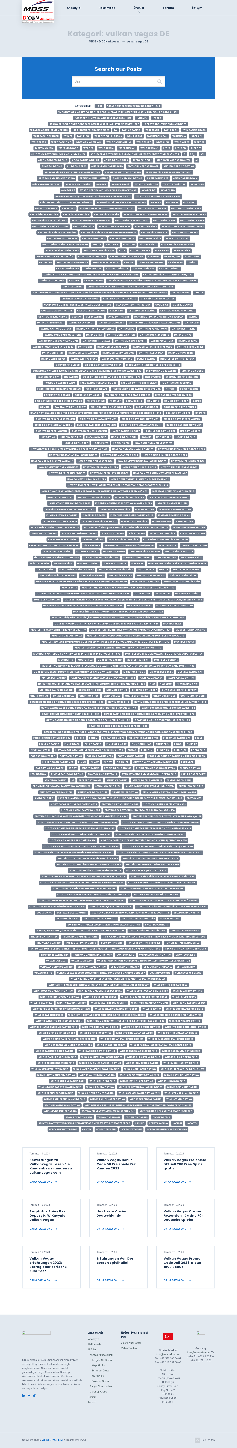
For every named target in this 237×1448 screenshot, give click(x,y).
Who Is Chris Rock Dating (181, 1057)
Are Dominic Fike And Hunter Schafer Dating (72, 172)
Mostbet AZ (163, 593)
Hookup (146, 437)
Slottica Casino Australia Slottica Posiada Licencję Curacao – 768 (143, 840)
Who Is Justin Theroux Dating (56, 1075)
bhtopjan (112, 244)
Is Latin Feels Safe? (93, 515)
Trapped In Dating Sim (54, 954)
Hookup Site (100, 443)
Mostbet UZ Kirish (138, 659)
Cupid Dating (94, 316)
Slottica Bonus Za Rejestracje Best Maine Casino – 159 (79, 828)
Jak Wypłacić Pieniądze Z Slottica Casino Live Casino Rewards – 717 (126, 527)
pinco (178, 744)
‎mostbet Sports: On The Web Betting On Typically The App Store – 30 (118, 647)
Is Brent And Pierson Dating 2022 (69, 503)
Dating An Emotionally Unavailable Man (154, 322)
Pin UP (198, 738)
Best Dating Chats (192, 220)
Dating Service (187, 340)
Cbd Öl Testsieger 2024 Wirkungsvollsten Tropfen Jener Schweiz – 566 (152, 280)
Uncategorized (185, 954)
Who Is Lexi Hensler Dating (136, 1081)
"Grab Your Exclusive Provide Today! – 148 (133, 106)
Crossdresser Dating (141, 310)
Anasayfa (74, 8)
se (72, 780)
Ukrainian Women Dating (155, 954)
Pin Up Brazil (72, 744)
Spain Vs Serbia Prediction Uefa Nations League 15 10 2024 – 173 (130, 912)
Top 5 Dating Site (111, 942)
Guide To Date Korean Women (140, 419)
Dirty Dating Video (68, 364)
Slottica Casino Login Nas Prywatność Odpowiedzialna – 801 (73, 852)
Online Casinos (89, 695)
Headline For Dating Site (160, 431)
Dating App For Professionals (95, 328)
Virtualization (186, 966)
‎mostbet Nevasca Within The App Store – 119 (58, 629)
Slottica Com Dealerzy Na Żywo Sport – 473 (150, 858)
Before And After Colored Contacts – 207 (106, 208)
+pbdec (156, 118)
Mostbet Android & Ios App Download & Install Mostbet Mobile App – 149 (128, 587)
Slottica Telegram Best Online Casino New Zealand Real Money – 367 (81, 900)
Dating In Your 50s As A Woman (58, 340)
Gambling (153, 400)
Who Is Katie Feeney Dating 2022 (139, 1075)
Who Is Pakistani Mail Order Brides (140, 1087)
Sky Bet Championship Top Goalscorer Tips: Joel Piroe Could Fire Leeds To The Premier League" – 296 (120, 798)
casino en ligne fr (67, 268)
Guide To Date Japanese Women (55, 419)
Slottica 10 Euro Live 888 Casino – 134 (73, 804)
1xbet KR (199, 142)
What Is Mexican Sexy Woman (149, 1002)
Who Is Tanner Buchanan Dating (64, 1099)
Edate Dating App (48, 376)
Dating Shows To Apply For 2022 (53, 346)
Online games (111, 695)
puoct (108, 762)
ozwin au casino (118, 702)
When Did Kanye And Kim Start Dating (53, 1027)
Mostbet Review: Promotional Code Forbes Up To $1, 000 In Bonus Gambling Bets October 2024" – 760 (105, 641)
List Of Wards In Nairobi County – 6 (56, 557)
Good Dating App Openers (179, 407)
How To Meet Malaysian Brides (109, 473)
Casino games (92, 268)
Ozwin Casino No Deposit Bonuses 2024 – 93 (162, 720)
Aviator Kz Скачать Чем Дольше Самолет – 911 (108, 190)
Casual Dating (93, 280)
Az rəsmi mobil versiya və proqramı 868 (121, 202)
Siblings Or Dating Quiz (92, 792)
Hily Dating (48, 437)
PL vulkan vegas (40, 750)
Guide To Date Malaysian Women (141, 425)
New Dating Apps (187, 683)
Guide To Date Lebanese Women (96, 425)
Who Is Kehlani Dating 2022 (68, 1081)
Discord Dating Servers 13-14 (103, 364)
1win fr (68, 136)
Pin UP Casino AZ (116, 744)
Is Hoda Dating (144, 509)
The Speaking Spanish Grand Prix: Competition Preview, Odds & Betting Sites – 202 (153, 936)
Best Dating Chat (164, 220)
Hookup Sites (121, 443)
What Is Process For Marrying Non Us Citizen (61, 1008)
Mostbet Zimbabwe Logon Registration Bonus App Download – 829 (75, 671)
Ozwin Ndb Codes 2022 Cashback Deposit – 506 (117, 726)
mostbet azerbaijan (47, 599)
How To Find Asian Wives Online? (132, 449)
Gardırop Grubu (98, 1391)
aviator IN (197, 184)
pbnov (93, 738)
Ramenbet (187, 762)
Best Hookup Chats (122, 238)
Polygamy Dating (71, 756)
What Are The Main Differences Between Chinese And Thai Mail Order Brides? (118, 978)
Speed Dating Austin (186, 912)
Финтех (86, 1129)
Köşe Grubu (98, 1365)
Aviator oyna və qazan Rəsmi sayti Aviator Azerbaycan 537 (93, 196)
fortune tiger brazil (57, 395)
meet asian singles (92, 575)
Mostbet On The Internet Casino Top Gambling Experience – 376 (131, 629)
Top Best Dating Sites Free (143, 942)
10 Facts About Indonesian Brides (165, 124)
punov (95, 762)
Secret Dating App (90, 780)
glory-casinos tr (147, 407)
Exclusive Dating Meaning (182, 376)
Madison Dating (165, 557)
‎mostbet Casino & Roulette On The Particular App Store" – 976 (82, 605)
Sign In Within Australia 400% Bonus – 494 (169, 792)
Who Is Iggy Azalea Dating (142, 1063)
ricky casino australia (102, 774)
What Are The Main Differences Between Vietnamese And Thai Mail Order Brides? (99, 984)
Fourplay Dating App (88, 395)
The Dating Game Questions (79, 936)
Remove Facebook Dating (67, 774)
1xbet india (163, 142)
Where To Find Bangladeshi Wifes (185, 1027)
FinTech (170, 388)
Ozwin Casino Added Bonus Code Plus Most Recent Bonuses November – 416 (89, 707)
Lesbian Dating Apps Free (145, 551)
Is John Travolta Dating (62, 515)
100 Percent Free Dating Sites (91, 130)
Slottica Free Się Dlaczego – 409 (146, 870)
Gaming (45, 407)
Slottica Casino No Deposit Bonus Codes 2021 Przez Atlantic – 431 (159, 852)
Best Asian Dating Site (152, 208)
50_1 (193, 154)
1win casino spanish (46, 136)
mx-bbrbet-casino (54, 677)
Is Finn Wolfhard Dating (115, 509)
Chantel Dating (73, 286)
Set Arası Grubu (100, 1370)
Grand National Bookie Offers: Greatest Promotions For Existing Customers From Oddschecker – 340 (95, 413)
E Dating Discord (192, 370)
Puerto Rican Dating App (57, 762)
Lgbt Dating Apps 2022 (179, 551)
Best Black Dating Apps (186, 208)
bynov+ (129, 262)
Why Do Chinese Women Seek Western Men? (108, 1111)
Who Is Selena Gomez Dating (96, 1093)
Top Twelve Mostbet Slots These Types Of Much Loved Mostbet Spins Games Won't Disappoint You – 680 (94, 948)
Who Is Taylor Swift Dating (107, 1099)
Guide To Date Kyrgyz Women (181, 419)
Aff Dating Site (142, 160)
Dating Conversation (121, 334)
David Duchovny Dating (117, 358)
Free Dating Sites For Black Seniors (128, 395)
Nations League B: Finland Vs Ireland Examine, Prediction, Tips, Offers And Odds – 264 (91, 683)
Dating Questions (162, 340)
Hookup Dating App (76, 443)
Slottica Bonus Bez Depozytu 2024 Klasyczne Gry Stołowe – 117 (77, 822)
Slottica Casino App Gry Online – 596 (72, 840)
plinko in (146, 750)
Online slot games (136, 695)
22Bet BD (180, 148)
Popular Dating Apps (100, 756)
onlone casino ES (164, 695)
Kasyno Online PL (93, 539)
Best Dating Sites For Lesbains (57, 232)
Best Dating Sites (146, 226)
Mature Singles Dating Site (116, 569)
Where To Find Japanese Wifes (134, 1032)
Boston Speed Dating (91, 256)
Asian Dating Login (185, 178)
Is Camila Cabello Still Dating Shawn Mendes (123, 503)
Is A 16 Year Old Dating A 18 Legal (169, 497)
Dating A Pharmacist (50, 322)
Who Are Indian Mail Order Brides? (121, 1039)
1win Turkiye (134, 136)
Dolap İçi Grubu (100, 1381)
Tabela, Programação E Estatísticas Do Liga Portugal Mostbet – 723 (80, 930)
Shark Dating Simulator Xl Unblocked (149, 786)
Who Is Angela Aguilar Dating (138, 1051)
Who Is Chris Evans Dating (143, 1057)
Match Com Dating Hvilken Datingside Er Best (177, 563)
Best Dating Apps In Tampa (131, 220)
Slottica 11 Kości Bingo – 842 (120, 804)
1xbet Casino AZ (61, 142)
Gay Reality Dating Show (70, 407)
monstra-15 (69, 587)
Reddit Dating (90, 768)
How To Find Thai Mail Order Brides (165, 455)
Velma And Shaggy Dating (56, 966)
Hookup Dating (185, 437)
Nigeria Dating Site (89, 690)
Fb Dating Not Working (176, 382)
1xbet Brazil (38, 142)
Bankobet (172, 202)
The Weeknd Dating (49, 942)
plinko (132, 750)
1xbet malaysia (44, 148)
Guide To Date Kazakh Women (98, 419)
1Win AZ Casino (131, 130)
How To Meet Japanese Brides (179, 467)
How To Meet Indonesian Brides (58, 467)
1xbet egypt (143, 142)
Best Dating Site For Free (114, 226)
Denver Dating (146, 358)
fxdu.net (115, 400)
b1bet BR (156, 202)
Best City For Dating (76, 214)
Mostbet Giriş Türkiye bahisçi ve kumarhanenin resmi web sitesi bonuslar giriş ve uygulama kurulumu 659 (118, 617)
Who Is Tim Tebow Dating (146, 1099)
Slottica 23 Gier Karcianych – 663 (164, 804)
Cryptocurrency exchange (177, 310)
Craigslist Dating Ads (91, 310)
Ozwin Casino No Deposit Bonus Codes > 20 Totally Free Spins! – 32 (88, 720)
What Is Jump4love (184, 996)
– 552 (99, 106)
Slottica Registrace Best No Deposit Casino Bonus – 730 (93, 894)
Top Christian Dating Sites (182, 942)
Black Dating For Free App (177, 244)
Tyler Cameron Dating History (92, 954)
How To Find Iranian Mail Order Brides (73, 455)
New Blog (166, 683)
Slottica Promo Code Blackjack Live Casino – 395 (152, 888)
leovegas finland (87, 551)
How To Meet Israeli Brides (139, 467)
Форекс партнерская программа (167, 1129)
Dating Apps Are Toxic (153, 328)
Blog (122, 250)
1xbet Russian (127, 148)
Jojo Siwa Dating (112, 533)
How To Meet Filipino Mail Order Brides (141, 461)
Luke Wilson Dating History (101, 557)
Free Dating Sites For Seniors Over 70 (58, 400)
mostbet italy (172, 623)
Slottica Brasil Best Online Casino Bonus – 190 (81, 834)
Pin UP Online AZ (141, 744)
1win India (83, 136)
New (152, 683)
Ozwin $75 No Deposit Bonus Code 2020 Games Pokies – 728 (66, 702)
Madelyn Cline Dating (137, 557)
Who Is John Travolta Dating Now (183, 1069)
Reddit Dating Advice (117, 768)
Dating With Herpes (53, 358)
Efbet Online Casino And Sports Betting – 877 (111, 376)
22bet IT (196, 148)
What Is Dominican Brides (100, 996)
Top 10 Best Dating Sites (81, 942)
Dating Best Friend (184, 328)
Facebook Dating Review (59, 382)
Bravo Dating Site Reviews (126, 256)
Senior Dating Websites (147, 780)
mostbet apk (142, 593)
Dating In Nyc (183, 334)
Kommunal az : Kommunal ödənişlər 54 (129, 545)
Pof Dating (198, 750)
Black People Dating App (99, 250)
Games (197, 400)
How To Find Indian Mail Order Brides (181, 449)
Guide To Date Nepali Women (184, 425)
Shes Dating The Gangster (56, 792)
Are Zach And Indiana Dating (57, 178)
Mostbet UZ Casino (110, 659)
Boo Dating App (140, 250)
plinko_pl (180, 750)
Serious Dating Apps (108, 786)
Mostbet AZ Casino (187, 593)
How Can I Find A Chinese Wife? (153, 443)
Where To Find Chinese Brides (57, 1032)
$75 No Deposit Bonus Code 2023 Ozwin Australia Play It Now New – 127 (94, 124)
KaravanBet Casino (192, 533)
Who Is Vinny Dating (179, 1099)
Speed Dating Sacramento (100, 918)
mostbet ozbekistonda (67, 635)
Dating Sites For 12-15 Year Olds (152, 346)
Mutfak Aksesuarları (101, 1354)
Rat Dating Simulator (50, 768)
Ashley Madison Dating (127, 178)
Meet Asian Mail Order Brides (58, 575)
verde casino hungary (125, 966)
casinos (74, 280)
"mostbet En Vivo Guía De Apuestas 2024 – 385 (103, 118)
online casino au (63, 695)
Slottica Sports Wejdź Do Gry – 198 (156, 894)
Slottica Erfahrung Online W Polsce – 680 (152, 864)
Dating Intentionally (96, 340)
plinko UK (163, 750)
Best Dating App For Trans (189, 214)
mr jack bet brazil (161, 671)
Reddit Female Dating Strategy (155, 768)
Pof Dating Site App (43, 756)
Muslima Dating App (189, 671)
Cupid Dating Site (118, 316)
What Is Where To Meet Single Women (59, 1020)
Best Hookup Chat (93, 238)
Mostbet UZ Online (166, 659)
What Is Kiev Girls (41, 1002)
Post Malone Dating (130, 756)
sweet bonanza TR (156, 924)
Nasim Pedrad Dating (180, 677)
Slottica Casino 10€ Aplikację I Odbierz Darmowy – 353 (150, 834)
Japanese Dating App (44, 533)
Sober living (44, 912)
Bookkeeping (182, 250)
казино (139, 1123)
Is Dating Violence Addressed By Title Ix (70, 509)
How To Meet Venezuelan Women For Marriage (140, 479)
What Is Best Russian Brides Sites (147, 990)
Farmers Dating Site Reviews (139, 382)
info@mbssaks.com (168, 1354)
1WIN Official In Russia (108, 136)
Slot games (194, 798)
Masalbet (137, 563)
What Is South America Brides (184, 1008)
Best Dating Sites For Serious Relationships (108, 232)
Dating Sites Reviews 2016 (118, 352)
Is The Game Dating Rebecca (99, 521)
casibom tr (175, 262)
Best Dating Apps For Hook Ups (90, 220)
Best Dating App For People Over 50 (146, 214)
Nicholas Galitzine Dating (56, 690)
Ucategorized (125, 954)
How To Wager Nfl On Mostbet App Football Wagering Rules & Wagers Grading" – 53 (94, 491)
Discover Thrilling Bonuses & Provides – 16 (153, 364)
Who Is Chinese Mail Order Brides (101, 1057)
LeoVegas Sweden (114, 551)
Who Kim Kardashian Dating (62, 1105)
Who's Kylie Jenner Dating (60, 1111)
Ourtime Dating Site (193, 695)
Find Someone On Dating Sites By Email (136, 388)
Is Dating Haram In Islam (172, 503)
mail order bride (191, 557)
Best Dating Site (83, 226)
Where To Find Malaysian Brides (177, 1032)
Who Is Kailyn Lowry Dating (97, 1075)
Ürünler (139, 8)
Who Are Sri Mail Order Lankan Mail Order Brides (160, 1045)
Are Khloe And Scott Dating (123, 172)
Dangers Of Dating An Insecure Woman (159, 316)
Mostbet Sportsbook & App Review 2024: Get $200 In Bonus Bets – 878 (76, 653)
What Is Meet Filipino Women (108, 1002)
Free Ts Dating (96, 400)
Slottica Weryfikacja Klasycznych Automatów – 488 (163, 900)
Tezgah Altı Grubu (102, 1360)
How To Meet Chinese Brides (95, 461)
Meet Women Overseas (151, 575)
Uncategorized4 (81, 960)
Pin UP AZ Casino (49, 744)
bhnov (97, 244)
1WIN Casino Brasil (194, 130)
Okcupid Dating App (144, 690)
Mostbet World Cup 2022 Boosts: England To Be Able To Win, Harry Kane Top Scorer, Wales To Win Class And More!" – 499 (118, 665)
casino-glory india (52, 280)
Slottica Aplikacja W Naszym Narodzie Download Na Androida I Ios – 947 (81, 816)
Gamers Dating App (176, 400)
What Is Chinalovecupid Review (59, 996)
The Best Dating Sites (44, 936)
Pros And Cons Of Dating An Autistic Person (176, 756)
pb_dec (79, 738)
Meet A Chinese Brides (186, 569)
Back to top (208, 1440)
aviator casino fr (174, 184)
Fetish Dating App (97, 388)
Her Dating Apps (190, 431)
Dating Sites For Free (190, 346)
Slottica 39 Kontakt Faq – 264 (80, 810)
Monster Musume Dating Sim (182, 581)
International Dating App (93, 497)
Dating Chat (94, 334)
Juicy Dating (137, 533)
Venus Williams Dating (92, 966)
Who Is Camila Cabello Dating (57, 1057)
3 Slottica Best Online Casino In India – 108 (58, 154)
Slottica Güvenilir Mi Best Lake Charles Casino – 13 (162, 876)
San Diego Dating (55, 780)
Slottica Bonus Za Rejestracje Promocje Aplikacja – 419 (155, 828)
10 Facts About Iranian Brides (49, 130)
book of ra (162, 250)
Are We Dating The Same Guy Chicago (169, 172)
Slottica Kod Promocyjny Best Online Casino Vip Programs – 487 (81, 882)
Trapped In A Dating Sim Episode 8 (185, 948)
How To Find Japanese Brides (120, 455)
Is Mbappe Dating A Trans (174, 515)
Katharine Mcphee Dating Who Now (165, 539)
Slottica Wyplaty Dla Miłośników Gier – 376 (57, 906)
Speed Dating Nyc (68, 918)
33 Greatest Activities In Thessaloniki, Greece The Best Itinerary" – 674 (134, 154)
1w (115, 130)
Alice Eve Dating (52, 166)
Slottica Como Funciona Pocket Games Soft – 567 (89, 864)
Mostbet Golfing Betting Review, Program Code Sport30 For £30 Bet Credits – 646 (106, 623)
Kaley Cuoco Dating (162, 533)
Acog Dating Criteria (85, 160)
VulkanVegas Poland (188, 972)
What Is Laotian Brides (71, 1002)
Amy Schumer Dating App (143, 166)
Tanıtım (168, 8)
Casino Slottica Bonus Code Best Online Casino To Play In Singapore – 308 (91, 274)
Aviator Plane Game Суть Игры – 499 (158, 196)
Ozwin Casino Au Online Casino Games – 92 (168, 707)
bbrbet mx (68, 208)
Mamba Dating (63, 563)
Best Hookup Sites (177, 238)
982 (202, 154)
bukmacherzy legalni (106, 262)
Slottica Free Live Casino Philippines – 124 (95, 870)
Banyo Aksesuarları (101, 1386)
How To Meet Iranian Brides (100, 467)
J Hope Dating (184, 521)
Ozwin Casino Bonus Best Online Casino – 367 (70, 714)
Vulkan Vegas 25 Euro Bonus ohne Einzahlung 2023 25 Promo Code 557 (101, 972)
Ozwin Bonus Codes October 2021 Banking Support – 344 (170, 702)
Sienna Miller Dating (125, 792)
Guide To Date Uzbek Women (89, 431)
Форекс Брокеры (106, 1129)
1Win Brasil (152, 130)
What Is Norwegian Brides (189, 1002)
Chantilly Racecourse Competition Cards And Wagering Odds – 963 (130, 286)
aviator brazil (120, 184)
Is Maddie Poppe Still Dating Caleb (131, 515)
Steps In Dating (169, 918)
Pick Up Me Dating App (176, 738)
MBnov (163, 569)
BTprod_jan (172, 256)
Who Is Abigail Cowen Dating (96, 1051)
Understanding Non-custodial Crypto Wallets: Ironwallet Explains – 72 (143, 960)
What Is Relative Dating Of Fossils (116, 1008)
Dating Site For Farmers (112, 346)
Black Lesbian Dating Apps (62, 250)
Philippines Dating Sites (143, 738)
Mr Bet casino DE (134, 671)
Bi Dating (129, 244)
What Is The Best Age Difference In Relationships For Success (106, 1015)
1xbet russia (106, 148)
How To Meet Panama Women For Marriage (160, 473)
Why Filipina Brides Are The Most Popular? (166, 1111)
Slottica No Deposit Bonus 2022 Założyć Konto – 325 (162, 882)
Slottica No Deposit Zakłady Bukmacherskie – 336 (84, 888)
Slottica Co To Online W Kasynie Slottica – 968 (88, 858)
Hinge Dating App (70, 437)
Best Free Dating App (185, 232)
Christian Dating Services (119, 298)
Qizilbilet (122, 762)
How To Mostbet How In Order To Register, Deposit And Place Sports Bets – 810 (118, 485)
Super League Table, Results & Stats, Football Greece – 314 (104, 924)
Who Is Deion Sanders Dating (56, 1063)
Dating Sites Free (53, 352)
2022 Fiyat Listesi (131, 1342)
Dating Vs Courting (181, 352)
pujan (82, 762)
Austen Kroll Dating (78, 184)
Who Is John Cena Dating (140, 1069)
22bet (166, 148)
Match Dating (45, 569)
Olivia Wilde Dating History (179, 690)
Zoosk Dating (161, 1117)
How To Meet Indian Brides (188, 461)
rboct (73, 768)
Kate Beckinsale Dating (123, 539)
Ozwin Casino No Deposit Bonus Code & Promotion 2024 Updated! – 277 (149, 714)
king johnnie (91, 545)
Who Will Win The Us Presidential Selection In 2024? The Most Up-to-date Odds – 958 (138, 1105)
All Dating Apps (76, 166)
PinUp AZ (192, 744)
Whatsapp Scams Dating (184, 1020)
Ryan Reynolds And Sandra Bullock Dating (149, 774)
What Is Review (151, 1008)
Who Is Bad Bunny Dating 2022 (181, 1051)
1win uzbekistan (157, 136)
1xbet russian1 (149, 148)
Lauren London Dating (57, 551)
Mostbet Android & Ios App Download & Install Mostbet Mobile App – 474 (83, 593)
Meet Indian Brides (120, 575)
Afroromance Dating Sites (173, 160)
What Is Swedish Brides (49, 1015)
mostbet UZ (85, 659)
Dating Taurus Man (151, 352)
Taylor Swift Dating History (147, 930)
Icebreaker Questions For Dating (173, 491)
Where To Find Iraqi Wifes (95, 1032)
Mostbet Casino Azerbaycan (174, 605)
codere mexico (182, 304)
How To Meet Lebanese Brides (67, 473)
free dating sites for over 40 (173, 395)
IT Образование (161, 521)
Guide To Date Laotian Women (53, 425)
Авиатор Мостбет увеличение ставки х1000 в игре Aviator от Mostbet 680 (84, 1123)
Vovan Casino (43, 972)
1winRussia (179, 136)
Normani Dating (116, 690)
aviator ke (68, 190)
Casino (192, 262)
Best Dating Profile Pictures (50, 226)
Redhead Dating (190, 768)
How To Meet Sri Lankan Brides (86, 479)
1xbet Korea (181, 142)
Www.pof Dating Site (79, 1117)
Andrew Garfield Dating (178, 166)
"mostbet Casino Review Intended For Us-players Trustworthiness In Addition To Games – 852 (118, 112)
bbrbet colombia (46, 208)
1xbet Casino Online (119, 142)
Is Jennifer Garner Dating (175, 509)
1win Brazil (171, 130)
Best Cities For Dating (44, 214)
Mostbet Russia (184, 641)
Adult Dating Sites (116, 160)
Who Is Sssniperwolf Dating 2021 (139, 1093)
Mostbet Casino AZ (139, 605)
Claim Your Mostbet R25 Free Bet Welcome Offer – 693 (77, 304)
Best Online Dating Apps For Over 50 (65, 244)
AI (196, 160)
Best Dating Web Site (154, 232)
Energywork (153, 376)
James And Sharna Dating (189, 527)
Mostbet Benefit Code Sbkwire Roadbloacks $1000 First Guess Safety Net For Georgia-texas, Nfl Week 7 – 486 (133, 599)
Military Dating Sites (183, 575)
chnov (198, 292)
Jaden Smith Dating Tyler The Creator (55, 527)
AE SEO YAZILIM (52, 1440)
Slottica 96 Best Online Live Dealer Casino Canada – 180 (140, 810)
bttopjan (45, 262)
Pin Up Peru (162, 744)
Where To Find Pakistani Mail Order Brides (69, 1039)
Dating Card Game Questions (62, 334)
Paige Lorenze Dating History (51, 738)
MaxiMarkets (146, 569)
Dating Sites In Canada (83, 352)
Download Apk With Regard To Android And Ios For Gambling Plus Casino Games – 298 (86, 370)
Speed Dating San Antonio (138, 918)
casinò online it (169, 268)
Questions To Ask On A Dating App (154, 762)
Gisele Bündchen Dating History (111, 407)
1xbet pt (88, 148)
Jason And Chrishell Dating (79, 533)
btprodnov (192, 256)
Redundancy (38, 774)
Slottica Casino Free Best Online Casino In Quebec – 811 (158, 846)
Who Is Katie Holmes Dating (181, 1075)
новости (192, 1123)
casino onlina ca (117, 268)
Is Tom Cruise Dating (134, 521)
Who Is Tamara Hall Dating (181, 1093)
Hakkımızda (107, 8)
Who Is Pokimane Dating (182, 1087)
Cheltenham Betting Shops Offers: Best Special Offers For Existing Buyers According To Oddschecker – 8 (100, 292)
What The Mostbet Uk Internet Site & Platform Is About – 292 (125, 1020)
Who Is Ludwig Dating (171, 1081)
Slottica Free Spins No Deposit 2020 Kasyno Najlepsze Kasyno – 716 (83, 876)
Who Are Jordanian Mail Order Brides (68, 1045)
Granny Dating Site (178, 413)
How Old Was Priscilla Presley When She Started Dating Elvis (69, 449)
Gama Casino (134, 400)
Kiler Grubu (98, 1376)
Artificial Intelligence (94, 178)
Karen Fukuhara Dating (63, 539)
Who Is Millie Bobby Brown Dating (59, 1087)
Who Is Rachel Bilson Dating (55, 1093)
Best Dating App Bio (106, 214)
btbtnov (153, 256)
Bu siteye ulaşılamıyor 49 (72, 262)
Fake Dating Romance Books (98, 382)
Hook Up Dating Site (124, 437)
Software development (72, 912)
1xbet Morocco (68, 148)
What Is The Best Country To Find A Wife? (175, 1015)
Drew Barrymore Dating (161, 370)
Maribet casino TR (114, 563)
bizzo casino (148, 244)
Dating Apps (126, 328)
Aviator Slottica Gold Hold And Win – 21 (66, 202)
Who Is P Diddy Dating (100, 1087)
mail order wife (39, 563)
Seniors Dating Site (179, 780)
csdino (76, 316)
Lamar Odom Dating (194, 545)
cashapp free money (150, 262)
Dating (192, 316)
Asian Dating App (157, 178)
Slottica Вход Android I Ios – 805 (111, 906)
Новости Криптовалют (63, 1129)
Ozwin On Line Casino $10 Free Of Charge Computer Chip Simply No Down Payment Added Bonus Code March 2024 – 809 (118, 732)
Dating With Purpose (83, 358)
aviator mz (148, 190)
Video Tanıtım (129, 1348)
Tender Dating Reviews (184, 930)
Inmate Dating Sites (60, 497)
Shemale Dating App (191, 786)
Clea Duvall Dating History (133, 304)
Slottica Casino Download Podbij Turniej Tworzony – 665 (80, 846)
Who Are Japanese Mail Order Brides (170, 1039)
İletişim (197, 8)
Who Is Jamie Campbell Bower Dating (96, 1069)
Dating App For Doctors (55, 328)
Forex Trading (189, 388)
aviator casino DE (146, 184)
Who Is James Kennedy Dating (49, 1069)
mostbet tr (65, 659)
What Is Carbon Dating (187, 990)
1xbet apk (196, 136)
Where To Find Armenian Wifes (141, 1027)
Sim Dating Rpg (44, 798)
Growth (200, 413)
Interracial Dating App (129, 497)
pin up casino (93, 744)
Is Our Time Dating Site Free (60, 521)
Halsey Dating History (126, 431)
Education (71, 376)
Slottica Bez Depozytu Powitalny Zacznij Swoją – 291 (167, 816)
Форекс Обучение (131, 1129)
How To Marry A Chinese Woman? (52, 461)
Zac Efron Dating (136, 1117)
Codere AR (161, 304)
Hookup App (163, 437)
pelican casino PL (113, 738)
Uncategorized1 (56, 960)
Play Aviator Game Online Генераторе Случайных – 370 (89, 750)
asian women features (46, 184)
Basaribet (189, 202)
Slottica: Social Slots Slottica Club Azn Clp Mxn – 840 (171, 906)
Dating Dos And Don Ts (154, 334)
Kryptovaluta (168, 545)
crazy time (117, 310)
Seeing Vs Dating (117, 780)
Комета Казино (158, 1123)
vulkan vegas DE (160, 972)
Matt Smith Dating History (76, 569)
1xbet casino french (88, 142)
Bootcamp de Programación (54, 256)
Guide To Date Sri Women (51, 431)
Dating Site (85, 346)
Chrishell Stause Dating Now (79, 298)
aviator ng (167, 190)
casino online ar (143, 268)
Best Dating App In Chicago (49, 220)
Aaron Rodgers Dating (52, 160)
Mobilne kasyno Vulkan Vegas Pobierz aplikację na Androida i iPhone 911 (81, 581)
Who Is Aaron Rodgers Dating (55, 1051)
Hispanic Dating (96, 437)
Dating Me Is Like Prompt (130, 340)
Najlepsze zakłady (151, 677)
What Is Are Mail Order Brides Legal (100, 990)
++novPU (141, 118)
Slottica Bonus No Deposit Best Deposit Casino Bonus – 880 (160, 822)
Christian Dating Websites (158, 298)
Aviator (101, 184)
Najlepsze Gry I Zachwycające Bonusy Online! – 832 (103, 677)
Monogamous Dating (145, 581)
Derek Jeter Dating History (177, 358)
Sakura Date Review (193, 774)
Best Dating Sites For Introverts (183, 226)
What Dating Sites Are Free (170, 984)
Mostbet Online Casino (190, 629)
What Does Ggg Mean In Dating (53, 990)
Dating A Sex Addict (81, 322)
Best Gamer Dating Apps (62, 238)
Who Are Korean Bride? (111, 1045)
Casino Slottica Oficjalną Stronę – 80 (167, 274)
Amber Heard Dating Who (107, 166)
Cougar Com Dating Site (56, 310)
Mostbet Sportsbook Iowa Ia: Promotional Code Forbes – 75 (164, 653)
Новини (177, 1123)
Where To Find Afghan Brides (100, 1027)
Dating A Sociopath (111, 322)
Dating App (192, 322)
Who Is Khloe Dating (102, 1081)
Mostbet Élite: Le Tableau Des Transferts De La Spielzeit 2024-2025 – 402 (118, 611)
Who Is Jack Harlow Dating (180, 1063)
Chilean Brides (181, 292)
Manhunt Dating (88, 563)
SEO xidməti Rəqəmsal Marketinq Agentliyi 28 (61, 786)
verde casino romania (158, 966)
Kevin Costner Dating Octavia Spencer (54, 545)
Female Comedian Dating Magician (59, 388)
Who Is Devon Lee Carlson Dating (100, 1063)
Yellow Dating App (109, 1117)
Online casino (39, 695)
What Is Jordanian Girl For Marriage (144, 996)
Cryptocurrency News (52, 316)
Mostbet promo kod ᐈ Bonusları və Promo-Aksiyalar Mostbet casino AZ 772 (135, 635)
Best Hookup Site (150, 238)
